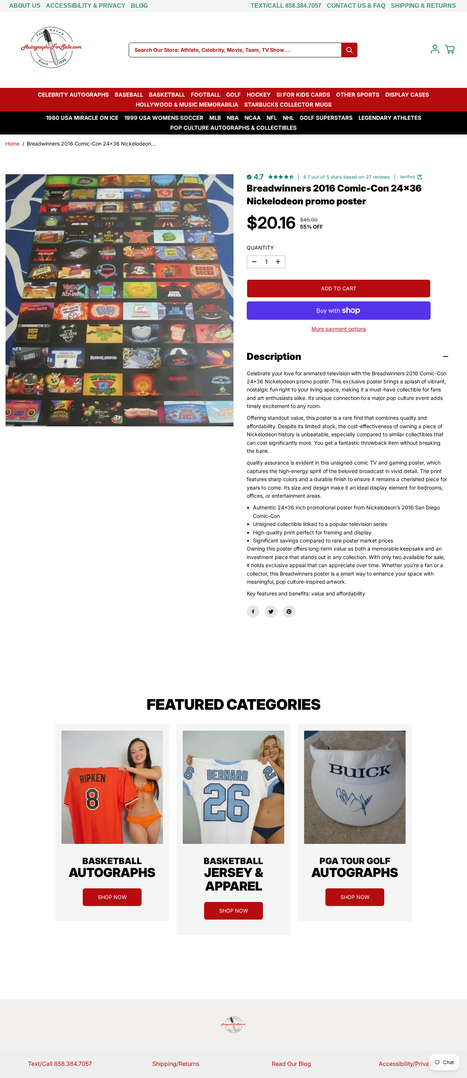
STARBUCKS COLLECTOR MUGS (288, 104)
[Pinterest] (289, 611)
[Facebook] (253, 611)
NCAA (253, 118)
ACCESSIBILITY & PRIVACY (85, 6)
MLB (215, 118)
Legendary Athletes (390, 118)
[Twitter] (271, 611)
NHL (288, 118)
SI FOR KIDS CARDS (303, 94)
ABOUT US (24, 6)
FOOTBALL (205, 94)
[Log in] (435, 49)
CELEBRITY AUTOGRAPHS (73, 94)
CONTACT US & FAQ (356, 6)
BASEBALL (129, 94)
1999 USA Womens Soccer (163, 118)
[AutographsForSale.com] (51, 49)
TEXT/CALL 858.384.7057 (286, 6)
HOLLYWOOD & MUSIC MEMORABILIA (187, 104)
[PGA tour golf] (355, 787)
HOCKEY (259, 94)
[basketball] (112, 787)
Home (12, 143)
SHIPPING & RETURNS (423, 6)
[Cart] (449, 49)
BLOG (139, 6)
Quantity (260, 247)
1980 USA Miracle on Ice (82, 118)
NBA (233, 118)
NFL (272, 118)
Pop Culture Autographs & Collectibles (233, 127)
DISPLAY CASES (407, 94)
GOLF (233, 94)
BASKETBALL (167, 94)
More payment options (338, 329)
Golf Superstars (326, 118)
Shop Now (112, 897)
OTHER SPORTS (357, 94)
